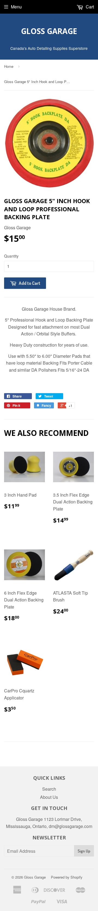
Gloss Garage (49, 31)
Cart (89, 7)
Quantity (11, 256)
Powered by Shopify (66, 877)
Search (49, 789)
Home (8, 66)
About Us (49, 797)
